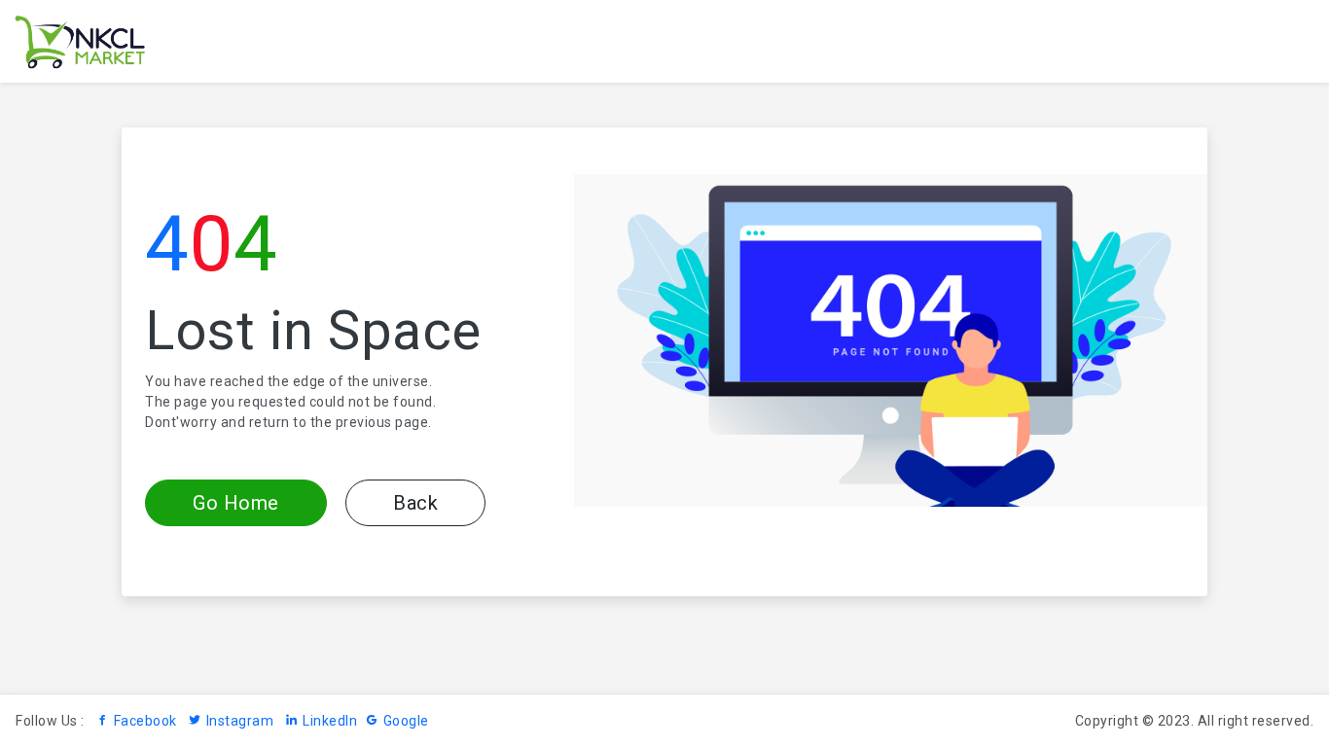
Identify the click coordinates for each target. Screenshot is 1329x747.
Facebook (145, 721)
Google (406, 721)
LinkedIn (330, 721)
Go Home (236, 503)
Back (415, 503)
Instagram (239, 721)
